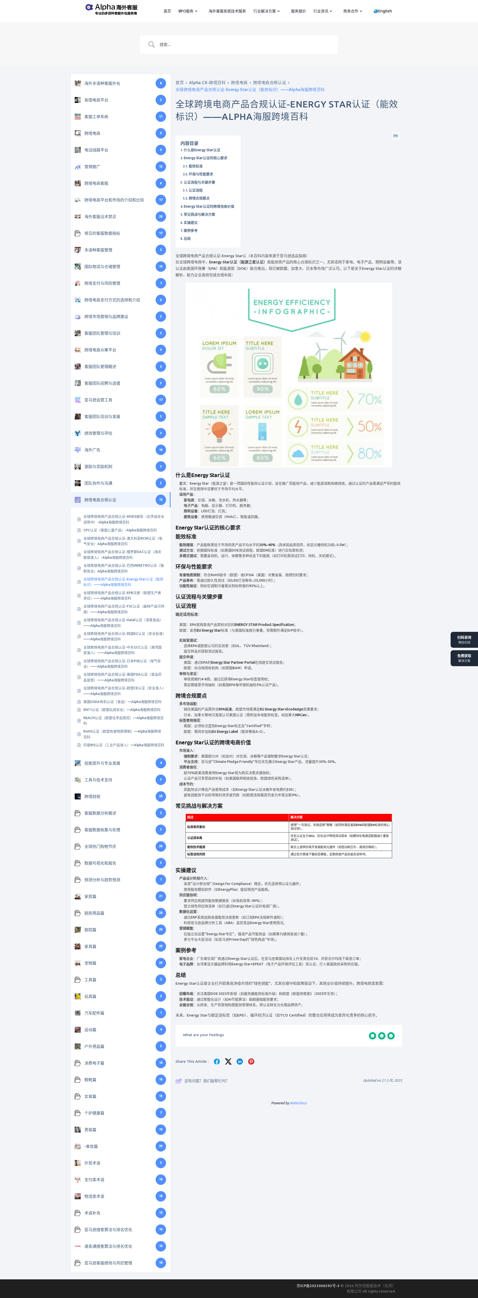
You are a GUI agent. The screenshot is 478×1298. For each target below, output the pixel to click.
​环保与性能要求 (201, 174)
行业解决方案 (264, 11)
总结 (187, 238)
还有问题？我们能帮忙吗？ (206, 1081)
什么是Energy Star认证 (202, 150)
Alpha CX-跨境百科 (207, 82)
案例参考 (191, 230)
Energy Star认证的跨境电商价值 (209, 206)
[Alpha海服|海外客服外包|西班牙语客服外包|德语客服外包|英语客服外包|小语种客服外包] (110, 8)
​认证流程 (196, 190)
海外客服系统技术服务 (227, 11)
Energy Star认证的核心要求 (205, 158)
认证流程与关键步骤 (199, 182)
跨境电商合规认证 (269, 82)
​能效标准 (196, 166)
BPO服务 (185, 11)
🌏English (382, 11)
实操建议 (191, 223)
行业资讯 (320, 11)
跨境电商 (239, 82)
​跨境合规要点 (199, 198)
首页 (167, 11)
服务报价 (298, 11)
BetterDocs (298, 1103)
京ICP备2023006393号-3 (319, 1286)
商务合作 (350, 11)
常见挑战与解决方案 (199, 214)
